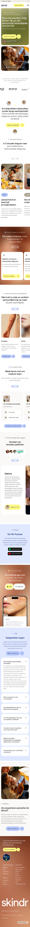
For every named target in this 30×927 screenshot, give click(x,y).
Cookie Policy (13, 915)
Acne (4, 869)
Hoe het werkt (18, 869)
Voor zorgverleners (20, 867)
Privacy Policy (20, 915)
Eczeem (5, 867)
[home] (4, 5)
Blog (16, 882)
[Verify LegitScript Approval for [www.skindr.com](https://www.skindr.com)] (6, 857)
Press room (18, 877)
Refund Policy (5, 918)
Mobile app (18, 880)
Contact (17, 875)
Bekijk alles (5, 873)
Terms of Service (5, 915)
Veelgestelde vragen (20, 884)
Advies (17, 873)
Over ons (17, 871)
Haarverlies (6, 871)
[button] (7, 1)
